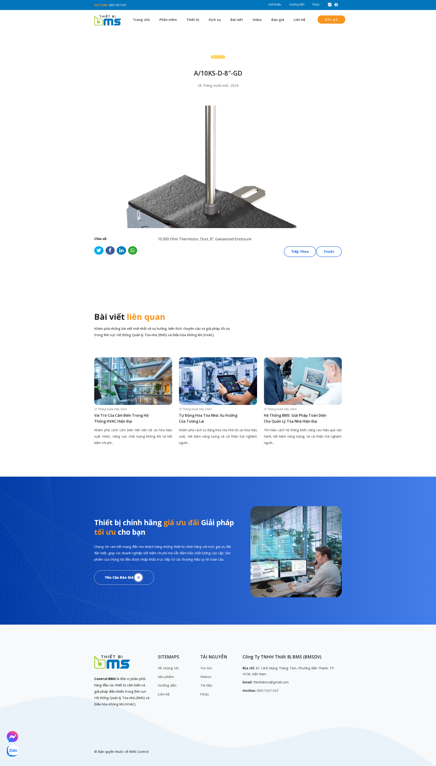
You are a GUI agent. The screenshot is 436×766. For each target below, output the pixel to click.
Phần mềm (168, 19)
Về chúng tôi (168, 668)
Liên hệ (299, 19)
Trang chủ (141, 19)
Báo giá (277, 19)
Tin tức (206, 668)
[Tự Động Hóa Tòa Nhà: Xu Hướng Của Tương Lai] (218, 381)
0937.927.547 (117, 5)
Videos (205, 676)
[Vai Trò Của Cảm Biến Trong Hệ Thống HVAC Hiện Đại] (133, 381)
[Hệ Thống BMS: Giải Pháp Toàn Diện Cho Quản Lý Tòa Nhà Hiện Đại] (303, 381)
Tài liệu (206, 685)
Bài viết (236, 19)
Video (257, 19)
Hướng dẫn (297, 4)
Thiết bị (192, 19)
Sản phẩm (166, 676)
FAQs (316, 4)
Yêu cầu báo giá (119, 577)
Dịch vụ (215, 19)
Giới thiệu (274, 4)
